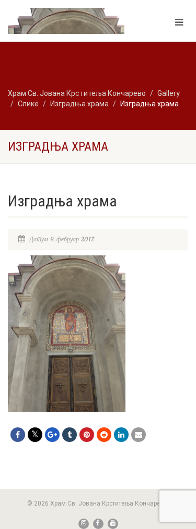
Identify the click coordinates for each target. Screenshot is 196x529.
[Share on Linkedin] (121, 434)
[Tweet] (35, 434)
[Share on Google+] (52, 434)
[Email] (138, 434)
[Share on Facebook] (17, 434)
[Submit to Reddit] (104, 434)
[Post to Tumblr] (69, 434)
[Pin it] (86, 434)
